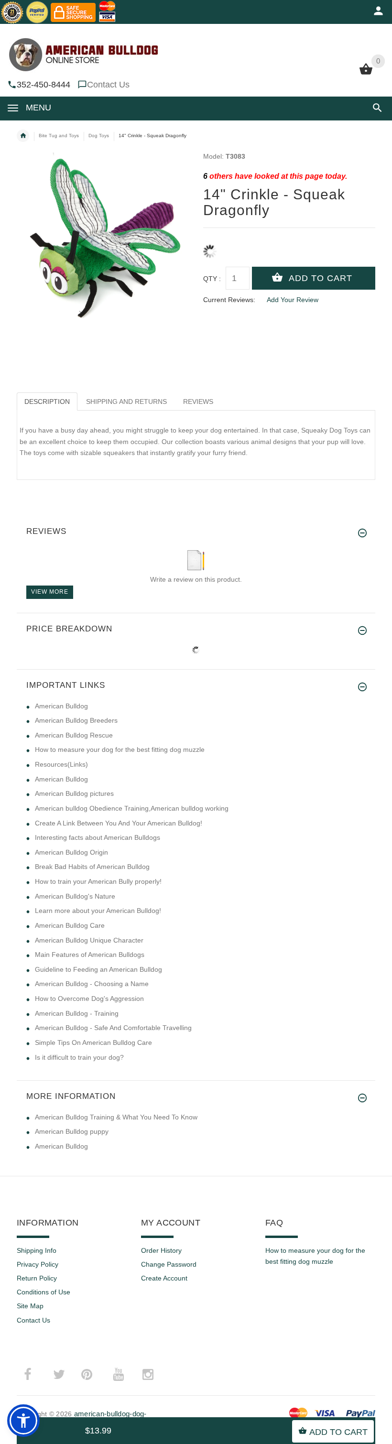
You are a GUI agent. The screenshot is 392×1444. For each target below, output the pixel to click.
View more (49, 591)
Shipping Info (36, 1250)
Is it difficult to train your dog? (79, 1057)
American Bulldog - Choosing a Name (92, 984)
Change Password (168, 1264)
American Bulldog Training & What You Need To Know (116, 1117)
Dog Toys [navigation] (98, 135)
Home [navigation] (23, 136)
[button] (375, 108)
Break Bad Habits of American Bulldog (92, 866)
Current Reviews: (229, 300)
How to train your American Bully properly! (98, 881)
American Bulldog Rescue (74, 735)
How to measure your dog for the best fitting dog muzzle (120, 749)
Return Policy (37, 1278)
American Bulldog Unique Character (89, 940)
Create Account (164, 1278)
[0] (366, 73)
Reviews (198, 401)
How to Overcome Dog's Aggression (89, 998)
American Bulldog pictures (74, 793)
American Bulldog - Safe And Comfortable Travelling (113, 1027)
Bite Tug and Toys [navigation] (59, 135)
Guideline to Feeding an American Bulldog (98, 969)
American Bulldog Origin (71, 852)
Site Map (30, 1306)
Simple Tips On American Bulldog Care (93, 1042)
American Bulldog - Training (77, 1013)
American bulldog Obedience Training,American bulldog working (132, 808)
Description (47, 401)
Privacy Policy (37, 1264)
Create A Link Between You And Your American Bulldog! (118, 823)
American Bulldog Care (70, 925)
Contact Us (108, 84)
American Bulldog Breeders (76, 720)
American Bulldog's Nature (75, 896)
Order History (161, 1250)
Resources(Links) (61, 764)
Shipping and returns (126, 401)
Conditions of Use (43, 1292)
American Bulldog (61, 706)
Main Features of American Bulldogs (89, 954)
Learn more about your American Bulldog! (98, 910)
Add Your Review (292, 300)
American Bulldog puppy (72, 1131)
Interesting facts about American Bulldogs (97, 837)
